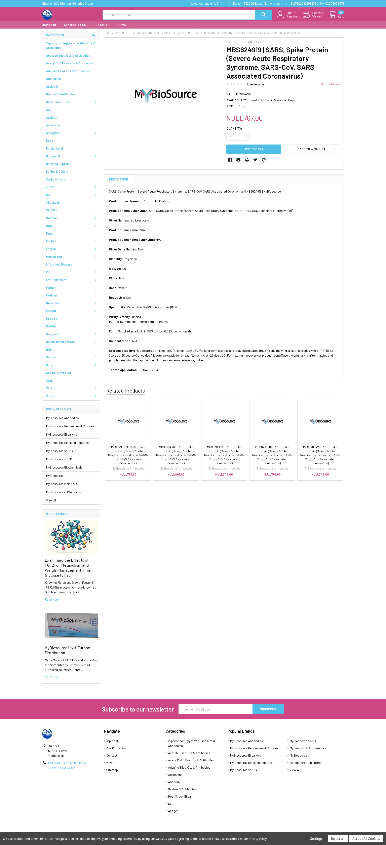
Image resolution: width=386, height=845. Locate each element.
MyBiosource (55, 475)
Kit (48, 272)
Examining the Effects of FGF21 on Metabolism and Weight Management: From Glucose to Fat (68, 567)
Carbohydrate (56, 179)
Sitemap (112, 770)
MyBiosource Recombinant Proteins (70, 426)
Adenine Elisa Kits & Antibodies (68, 71)
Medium (51, 295)
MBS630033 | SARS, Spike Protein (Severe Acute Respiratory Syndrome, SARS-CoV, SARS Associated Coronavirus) (224, 455)
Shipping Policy (155, 830)
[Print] (246, 159)
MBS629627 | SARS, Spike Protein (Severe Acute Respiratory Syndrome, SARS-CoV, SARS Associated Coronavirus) (128, 455)
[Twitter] (255, 159)
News (121, 25)
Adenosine (53, 78)
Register (292, 16)
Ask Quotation (75, 25)
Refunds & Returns (230, 830)
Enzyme (51, 249)
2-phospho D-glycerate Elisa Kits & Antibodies (70, 45)
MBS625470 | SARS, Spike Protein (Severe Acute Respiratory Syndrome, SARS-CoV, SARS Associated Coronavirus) (176, 455)
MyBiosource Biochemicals (64, 467)
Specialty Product (58, 372)
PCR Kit (51, 311)
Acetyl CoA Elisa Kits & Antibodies (70, 63)
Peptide (51, 318)
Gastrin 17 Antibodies (60, 94)
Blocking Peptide (58, 164)
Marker (51, 287)
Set (48, 109)
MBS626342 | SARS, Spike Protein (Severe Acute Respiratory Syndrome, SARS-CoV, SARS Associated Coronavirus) (320, 455)
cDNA (50, 187)
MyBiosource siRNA (59, 459)
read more (52, 599)
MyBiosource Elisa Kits (61, 434)
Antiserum (53, 125)
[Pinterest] (263, 159)
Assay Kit (52, 133)
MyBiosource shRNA (60, 451)
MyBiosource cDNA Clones (64, 492)
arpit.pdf (49, 25)
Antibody (52, 86)
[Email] (238, 159)
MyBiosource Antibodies (62, 418)
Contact (100, 25)
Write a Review (331, 84)
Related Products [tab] (125, 391)
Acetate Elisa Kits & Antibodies (68, 55)
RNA (49, 349)
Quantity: (234, 128)
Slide (49, 365)
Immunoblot (54, 256)
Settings (316, 838)
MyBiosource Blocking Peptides (67, 442)
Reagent (52, 334)
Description (118, 179)
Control (51, 218)
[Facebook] (230, 159)
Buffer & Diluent (57, 171)
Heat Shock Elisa (58, 102)
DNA (49, 226)
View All (51, 500)
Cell (48, 195)
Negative (52, 303)
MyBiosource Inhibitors (61, 484)
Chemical (52, 202)
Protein (51, 326)
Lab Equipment (56, 280)
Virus (49, 396)
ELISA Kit (52, 241)
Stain (49, 380)
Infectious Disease (59, 264)
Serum (50, 357)
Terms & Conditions (80, 830)
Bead (49, 140)
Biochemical (54, 148)
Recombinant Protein (60, 342)
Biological (53, 156)
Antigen (51, 117)
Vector (50, 388)
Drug (49, 233)
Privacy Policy (306, 830)
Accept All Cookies (366, 838)
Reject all (337, 838)
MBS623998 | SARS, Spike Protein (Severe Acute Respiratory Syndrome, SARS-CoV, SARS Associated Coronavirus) (272, 455)
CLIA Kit (51, 210)
